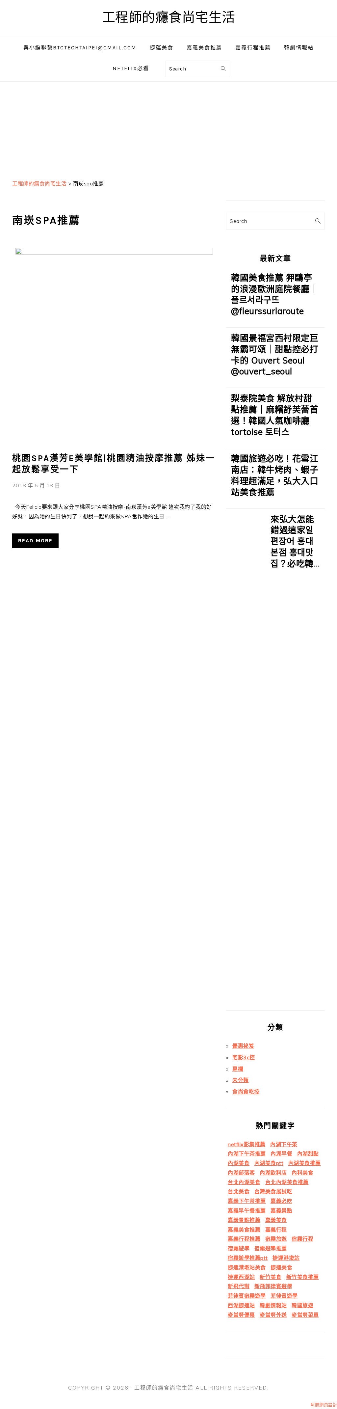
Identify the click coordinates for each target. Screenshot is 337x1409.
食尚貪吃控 (246, 1091)
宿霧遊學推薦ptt (248, 1258)
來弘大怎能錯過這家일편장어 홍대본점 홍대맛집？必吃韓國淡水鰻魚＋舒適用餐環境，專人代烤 (292, 563)
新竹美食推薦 (302, 1277)
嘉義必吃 (281, 1201)
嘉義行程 (276, 1229)
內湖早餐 (281, 1153)
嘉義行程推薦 (244, 1238)
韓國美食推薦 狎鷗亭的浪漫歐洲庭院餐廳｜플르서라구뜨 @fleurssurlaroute (274, 294)
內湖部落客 (241, 1172)
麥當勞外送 (273, 1315)
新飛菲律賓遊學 (273, 1286)
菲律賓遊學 (284, 1295)
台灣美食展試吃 (273, 1191)
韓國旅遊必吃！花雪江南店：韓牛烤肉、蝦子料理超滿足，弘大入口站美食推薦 (274, 475)
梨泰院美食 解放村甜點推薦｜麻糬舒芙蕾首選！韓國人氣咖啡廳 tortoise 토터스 (274, 415)
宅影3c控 (243, 1057)
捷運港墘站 (286, 1258)
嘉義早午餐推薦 (247, 1210)
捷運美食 (281, 1267)
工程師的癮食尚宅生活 (168, 17)
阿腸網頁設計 (323, 1404)
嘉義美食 (276, 1220)
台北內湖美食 (244, 1182)
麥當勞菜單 (305, 1315)
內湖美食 (238, 1163)
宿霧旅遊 (276, 1238)
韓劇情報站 (273, 1305)
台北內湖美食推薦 (287, 1182)
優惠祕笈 (243, 1046)
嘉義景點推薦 (244, 1220)
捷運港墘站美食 (247, 1267)
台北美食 (238, 1191)
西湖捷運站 (241, 1305)
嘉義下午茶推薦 (247, 1201)
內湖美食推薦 (304, 1163)
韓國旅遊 (302, 1305)
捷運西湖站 (241, 1277)
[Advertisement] (168, 128)
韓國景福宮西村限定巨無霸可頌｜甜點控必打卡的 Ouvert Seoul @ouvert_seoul (274, 355)
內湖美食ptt (269, 1163)
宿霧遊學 (238, 1248)
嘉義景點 (281, 1210)
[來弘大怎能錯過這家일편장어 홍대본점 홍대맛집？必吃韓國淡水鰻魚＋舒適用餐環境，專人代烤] (246, 762)
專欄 (237, 1069)
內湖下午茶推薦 (247, 1153)
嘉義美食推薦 (244, 1229)
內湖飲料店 (273, 1172)
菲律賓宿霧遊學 (247, 1295)
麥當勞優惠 (241, 1315)
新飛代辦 (238, 1286)
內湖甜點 (308, 1153)
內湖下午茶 (284, 1144)
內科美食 (302, 1172)
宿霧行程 (302, 1238)
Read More (35, 540)
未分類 (240, 1080)
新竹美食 (270, 1277)
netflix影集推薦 (247, 1144)
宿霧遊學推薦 (270, 1248)
